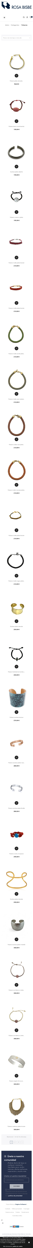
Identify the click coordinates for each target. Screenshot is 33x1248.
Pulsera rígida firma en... (16, 1081)
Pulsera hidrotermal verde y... (16, 672)
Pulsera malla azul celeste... (16, 399)
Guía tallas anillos (17, 1215)
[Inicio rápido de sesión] (26, 17)
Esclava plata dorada (16, 626)
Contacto (7, 1209)
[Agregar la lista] (16, 75)
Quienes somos (10, 1212)
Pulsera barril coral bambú (16, 126)
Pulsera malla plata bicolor (16, 263)
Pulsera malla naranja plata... (16, 490)
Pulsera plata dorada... (16, 81)
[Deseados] (31, 17)
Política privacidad (17, 1209)
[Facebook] (1, 1220)
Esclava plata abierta (16, 172)
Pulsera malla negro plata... (17, 581)
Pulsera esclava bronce (16, 717)
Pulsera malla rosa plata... (16, 444)
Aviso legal (26, 1209)
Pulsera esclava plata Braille (16, 808)
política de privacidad (15, 1196)
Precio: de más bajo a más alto (17, 38)
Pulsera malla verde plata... (16, 354)
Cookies (17, 1212)
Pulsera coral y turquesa (16, 854)
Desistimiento (25, 1212)
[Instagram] (2, 1223)
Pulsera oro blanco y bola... (16, 990)
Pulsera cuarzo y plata (16, 217)
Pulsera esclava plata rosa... (16, 763)
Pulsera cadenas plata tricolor (16, 1126)
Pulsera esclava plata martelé (16, 944)
